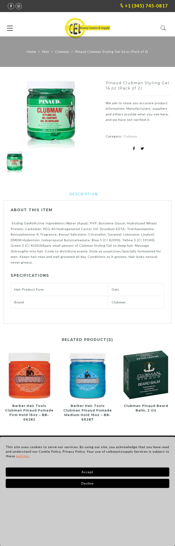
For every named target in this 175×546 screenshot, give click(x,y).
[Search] (163, 28)
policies (22, 456)
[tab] (83, 194)
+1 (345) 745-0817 (146, 5)
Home (31, 51)
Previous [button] (15, 115)
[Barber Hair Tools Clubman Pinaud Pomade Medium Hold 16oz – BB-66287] (87, 374)
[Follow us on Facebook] (11, 6)
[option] (51, 115)
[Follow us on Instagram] (18, 6)
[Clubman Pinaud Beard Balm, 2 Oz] (145, 374)
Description (83, 194)
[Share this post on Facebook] (134, 149)
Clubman (62, 51)
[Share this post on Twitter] (142, 149)
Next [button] (85, 115)
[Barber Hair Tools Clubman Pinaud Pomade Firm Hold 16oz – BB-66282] (29, 374)
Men (45, 51)
